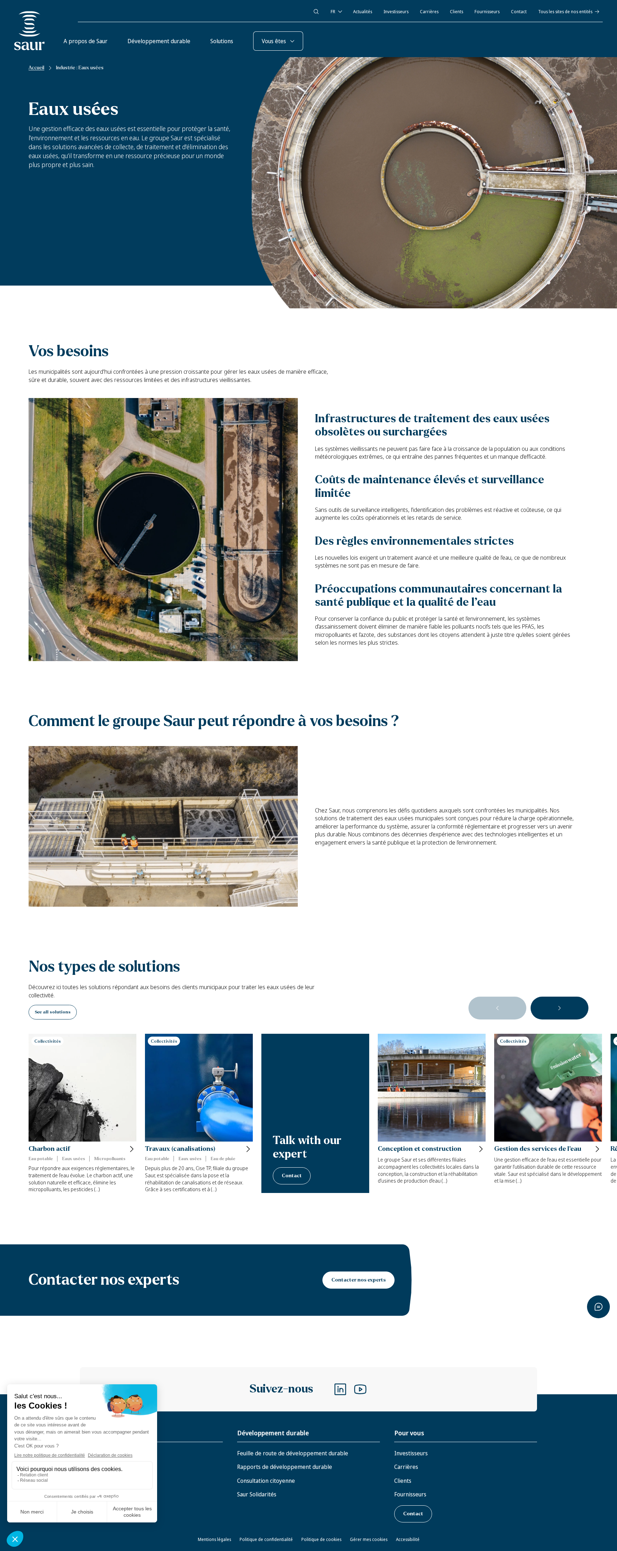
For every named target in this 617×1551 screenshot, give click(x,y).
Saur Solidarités (256, 1494)
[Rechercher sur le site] (316, 11)
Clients (456, 12)
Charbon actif (49, 1148)
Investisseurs (395, 12)
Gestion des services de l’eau (537, 1148)
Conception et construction (419, 1148)
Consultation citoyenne (266, 1481)
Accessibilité (408, 1539)
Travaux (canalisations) (180, 1148)
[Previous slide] (497, 1008)
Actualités (362, 12)
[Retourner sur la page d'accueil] (29, 30)
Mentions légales (214, 1539)
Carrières (429, 12)
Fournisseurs (487, 12)
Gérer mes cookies (368, 1539)
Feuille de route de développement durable (292, 1453)
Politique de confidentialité (266, 1539)
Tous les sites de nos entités (565, 12)
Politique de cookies (321, 1539)
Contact (519, 12)
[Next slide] (559, 1008)
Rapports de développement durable (284, 1467)
